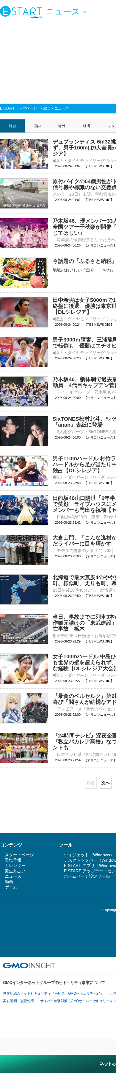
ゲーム (11, 887)
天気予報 (13, 860)
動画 (9, 881)
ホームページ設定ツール (87, 876)
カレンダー (15, 865)
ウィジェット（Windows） (89, 854)
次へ (105, 782)
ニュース (61, 108)
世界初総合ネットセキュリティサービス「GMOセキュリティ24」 (53, 993)
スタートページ (19, 854)
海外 (61, 126)
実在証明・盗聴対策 (18, 1001)
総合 (47, 108)
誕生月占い (15, 870)
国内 (37, 126)
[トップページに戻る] (22, 12)
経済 (86, 126)
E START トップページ (18, 108)
